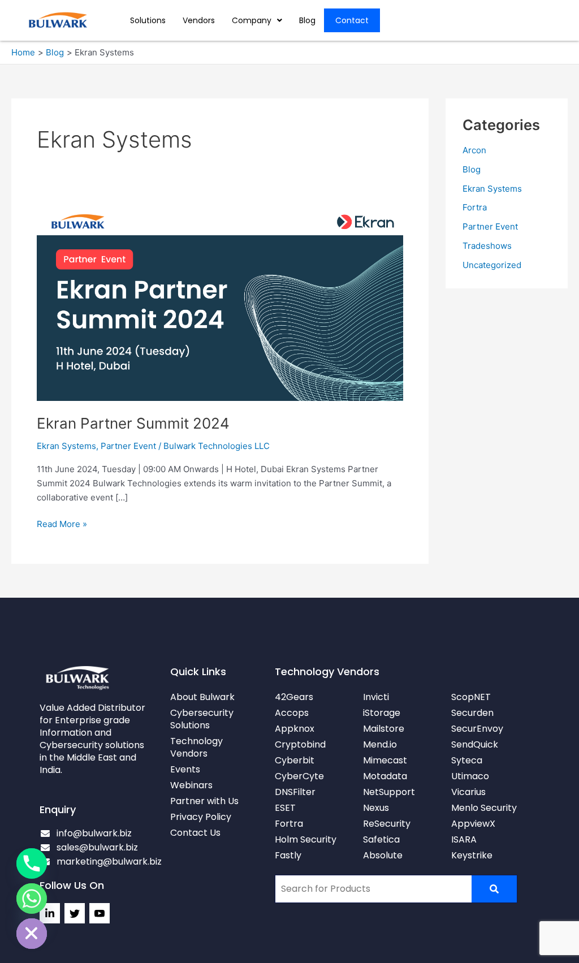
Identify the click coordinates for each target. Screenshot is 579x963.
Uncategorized (492, 265)
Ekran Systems (66, 446)
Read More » (62, 523)
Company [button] (251, 20)
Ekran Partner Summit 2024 (133, 423)
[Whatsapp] (31, 898)
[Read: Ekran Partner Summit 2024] (220, 304)
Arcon (474, 150)
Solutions (148, 20)
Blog (307, 20)
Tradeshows (487, 245)
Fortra (475, 207)
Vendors (199, 20)
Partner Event (128, 446)
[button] (257, 20)
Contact (352, 20)
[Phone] (31, 863)
